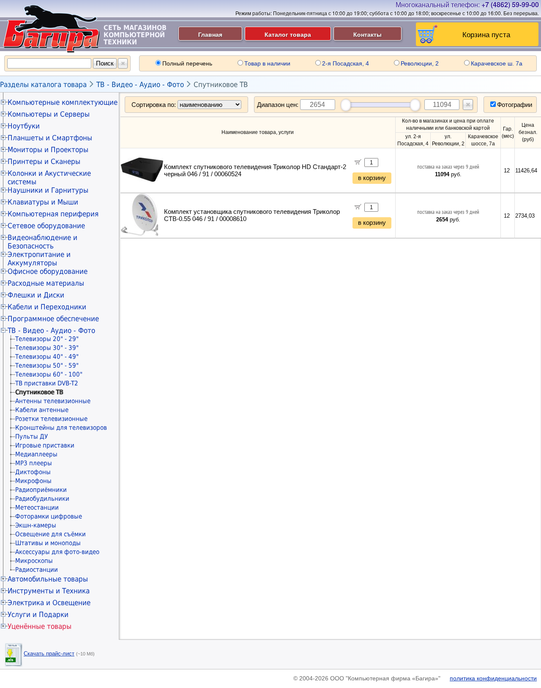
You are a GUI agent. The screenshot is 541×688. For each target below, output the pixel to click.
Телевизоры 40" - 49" (47, 356)
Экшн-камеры (35, 525)
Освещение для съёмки (50, 534)
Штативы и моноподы (48, 543)
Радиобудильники (42, 498)
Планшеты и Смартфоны (50, 138)
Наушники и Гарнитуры (48, 190)
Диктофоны (33, 472)
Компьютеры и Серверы (49, 114)
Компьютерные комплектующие (62, 102)
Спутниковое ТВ (221, 84)
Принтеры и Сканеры (44, 161)
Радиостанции (36, 569)
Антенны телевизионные (52, 401)
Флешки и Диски (36, 295)
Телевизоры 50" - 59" (47, 365)
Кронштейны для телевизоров (61, 427)
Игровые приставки (44, 445)
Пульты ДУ (31, 436)
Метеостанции (37, 507)
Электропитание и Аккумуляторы (39, 258)
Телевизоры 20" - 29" (47, 339)
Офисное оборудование (47, 271)
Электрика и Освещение (49, 602)
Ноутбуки (24, 126)
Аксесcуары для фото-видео (57, 552)
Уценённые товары (39, 626)
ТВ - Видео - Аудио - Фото (140, 84)
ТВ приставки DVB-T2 (46, 383)
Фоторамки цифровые (48, 516)
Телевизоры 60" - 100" (48, 374)
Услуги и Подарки (38, 614)
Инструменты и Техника (49, 591)
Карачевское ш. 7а (496, 63)
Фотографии (514, 104)
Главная (210, 34)
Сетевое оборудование (46, 225)
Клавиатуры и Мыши (43, 202)
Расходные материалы (46, 283)
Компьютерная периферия (53, 214)
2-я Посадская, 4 (345, 63)
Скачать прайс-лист (49, 653)
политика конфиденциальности (493, 678)
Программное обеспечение (53, 318)
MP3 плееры (33, 463)
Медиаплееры (36, 454)
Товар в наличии (267, 63)
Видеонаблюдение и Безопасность (42, 241)
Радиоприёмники (41, 490)
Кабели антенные (41, 410)
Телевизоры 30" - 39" (47, 348)
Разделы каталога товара (43, 84)
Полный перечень (187, 63)
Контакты (367, 34)
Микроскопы (34, 561)
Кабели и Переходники (47, 307)
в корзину (372, 178)
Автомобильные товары (48, 579)
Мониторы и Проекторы (48, 149)
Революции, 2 (420, 63)
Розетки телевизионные (51, 419)
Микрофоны (33, 481)
